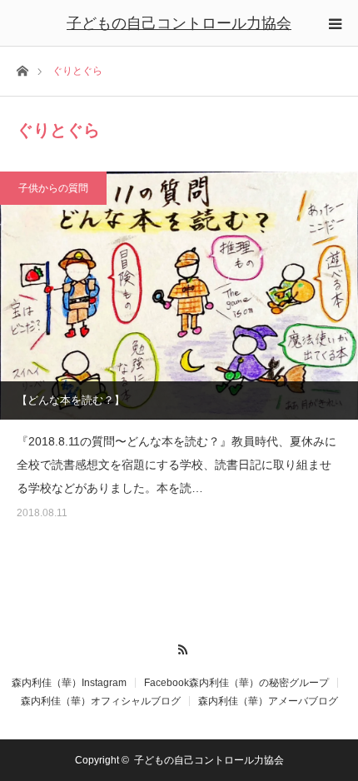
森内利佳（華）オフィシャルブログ (101, 701)
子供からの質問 (53, 188)
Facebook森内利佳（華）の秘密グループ (236, 683)
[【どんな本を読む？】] (179, 296)
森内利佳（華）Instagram (69, 683)
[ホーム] (22, 69)
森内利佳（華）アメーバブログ (268, 701)
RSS (179, 646)
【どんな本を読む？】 (71, 400)
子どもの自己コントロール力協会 (179, 23)
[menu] (334, 23)
